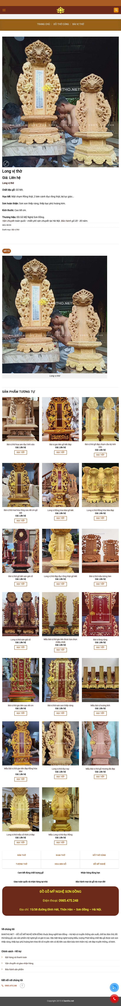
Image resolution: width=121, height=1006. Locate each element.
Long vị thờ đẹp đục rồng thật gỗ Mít (60, 576)
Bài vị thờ (78, 24)
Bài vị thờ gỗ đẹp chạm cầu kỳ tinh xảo (100, 445)
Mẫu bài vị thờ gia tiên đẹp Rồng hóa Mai (20, 770)
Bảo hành (66, 220)
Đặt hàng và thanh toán (16, 957)
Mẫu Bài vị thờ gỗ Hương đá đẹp (100, 769)
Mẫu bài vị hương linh (100, 705)
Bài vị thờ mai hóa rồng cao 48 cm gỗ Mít (20, 511)
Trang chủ (43, 24)
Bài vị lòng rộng (100, 639)
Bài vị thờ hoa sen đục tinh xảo (21, 444)
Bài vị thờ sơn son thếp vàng (60, 705)
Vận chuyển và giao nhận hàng (19, 963)
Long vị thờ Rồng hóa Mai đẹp (100, 510)
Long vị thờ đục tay (60, 769)
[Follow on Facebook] (22, 985)
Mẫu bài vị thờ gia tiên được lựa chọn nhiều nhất (60, 640)
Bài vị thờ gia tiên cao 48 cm (20, 705)
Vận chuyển (8, 220)
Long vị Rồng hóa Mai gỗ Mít (60, 510)
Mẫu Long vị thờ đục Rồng (60, 834)
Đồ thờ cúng (61, 24)
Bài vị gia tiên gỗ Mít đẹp (60, 444)
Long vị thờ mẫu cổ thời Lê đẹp (21, 834)
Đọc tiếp (21, 452)
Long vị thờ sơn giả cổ (21, 639)
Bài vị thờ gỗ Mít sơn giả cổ (20, 576)
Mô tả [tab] (7, 251)
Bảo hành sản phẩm (14, 969)
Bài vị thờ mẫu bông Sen (100, 576)
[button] (4, 10)
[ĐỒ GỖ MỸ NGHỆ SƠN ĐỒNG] (60, 10)
